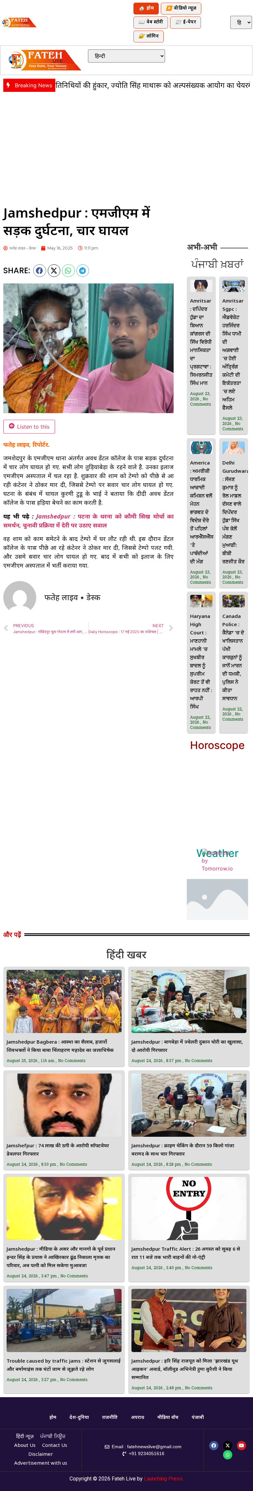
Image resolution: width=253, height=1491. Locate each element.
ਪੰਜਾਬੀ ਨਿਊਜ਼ (53, 1437)
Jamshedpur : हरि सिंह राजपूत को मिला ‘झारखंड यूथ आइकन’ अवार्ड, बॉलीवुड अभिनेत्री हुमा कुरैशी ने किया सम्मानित (184, 1369)
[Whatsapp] (227, 1454)
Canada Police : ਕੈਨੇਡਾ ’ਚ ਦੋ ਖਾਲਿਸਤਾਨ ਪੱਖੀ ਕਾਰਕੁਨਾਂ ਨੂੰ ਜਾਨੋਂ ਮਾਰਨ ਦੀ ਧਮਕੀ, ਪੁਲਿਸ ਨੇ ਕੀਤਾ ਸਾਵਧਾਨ (233, 658)
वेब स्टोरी (150, 22)
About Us (25, 1446)
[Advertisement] (126, 144)
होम (146, 9)
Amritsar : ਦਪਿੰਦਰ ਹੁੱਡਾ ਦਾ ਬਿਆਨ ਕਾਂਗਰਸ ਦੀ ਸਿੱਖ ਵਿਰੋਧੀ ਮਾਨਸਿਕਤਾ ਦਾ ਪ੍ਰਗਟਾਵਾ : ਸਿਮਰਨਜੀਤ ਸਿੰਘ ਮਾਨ (201, 342)
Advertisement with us (40, 1463)
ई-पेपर (185, 22)
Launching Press (163, 1479)
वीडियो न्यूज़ (181, 9)
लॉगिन (148, 36)
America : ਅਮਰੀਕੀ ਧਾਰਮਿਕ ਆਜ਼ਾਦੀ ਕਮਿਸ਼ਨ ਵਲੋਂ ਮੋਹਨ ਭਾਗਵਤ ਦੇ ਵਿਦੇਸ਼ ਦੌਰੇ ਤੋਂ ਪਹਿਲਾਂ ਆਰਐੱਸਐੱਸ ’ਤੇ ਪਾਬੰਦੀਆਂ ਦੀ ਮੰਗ (201, 512)
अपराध (137, 1418)
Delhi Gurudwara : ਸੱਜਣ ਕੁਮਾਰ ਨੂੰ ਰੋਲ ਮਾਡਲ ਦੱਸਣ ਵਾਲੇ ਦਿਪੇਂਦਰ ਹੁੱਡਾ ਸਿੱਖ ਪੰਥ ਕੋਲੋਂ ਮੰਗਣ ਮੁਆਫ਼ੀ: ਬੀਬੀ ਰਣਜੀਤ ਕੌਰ (235, 512)
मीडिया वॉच (168, 1418)
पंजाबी (198, 1418)
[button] (39, 270)
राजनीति (110, 1418)
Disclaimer (40, 1454)
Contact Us (54, 1446)
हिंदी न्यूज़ (25, 1437)
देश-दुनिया (79, 1418)
